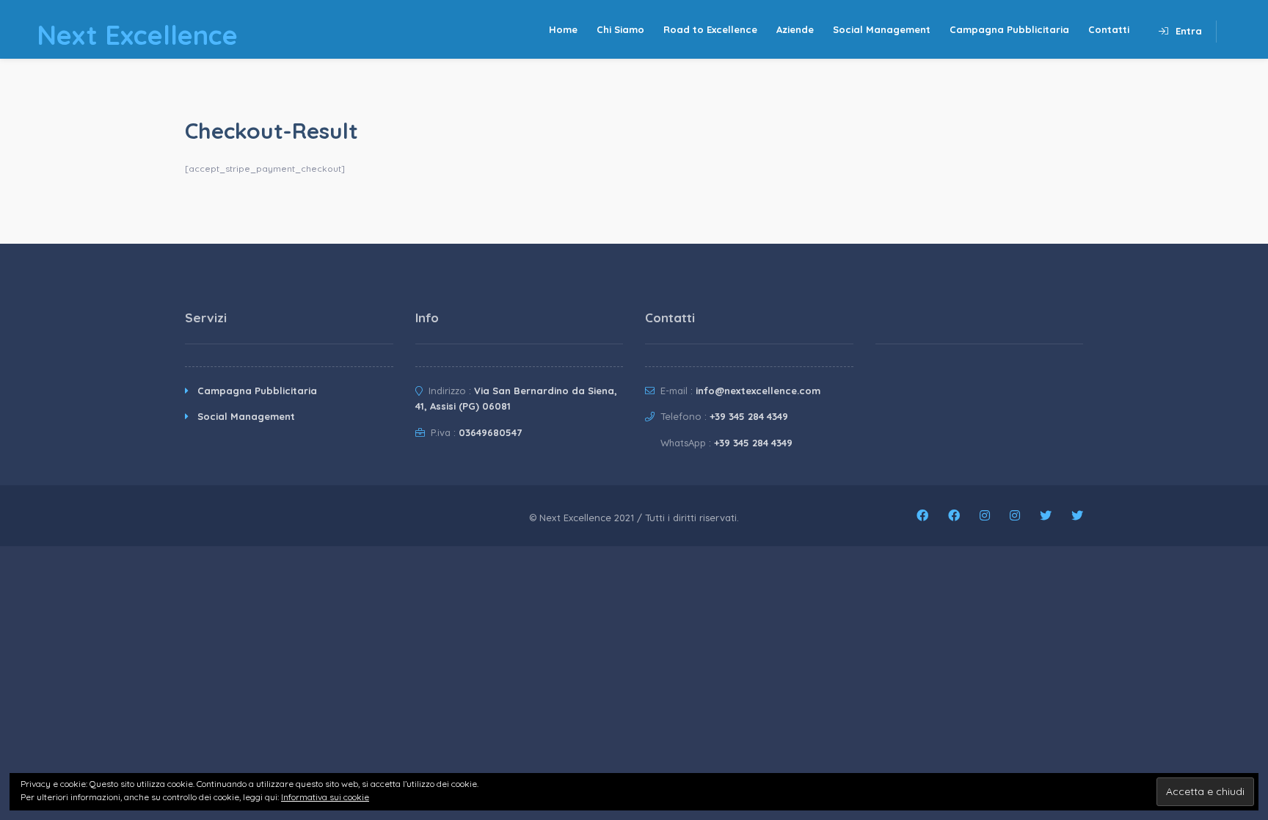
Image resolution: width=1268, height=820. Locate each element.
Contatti (1108, 29)
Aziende (795, 29)
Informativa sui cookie (325, 796)
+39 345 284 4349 (749, 416)
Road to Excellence (710, 29)
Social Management (881, 29)
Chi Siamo (620, 29)
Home (563, 29)
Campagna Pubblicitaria (1009, 29)
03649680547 (490, 432)
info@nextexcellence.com (758, 390)
